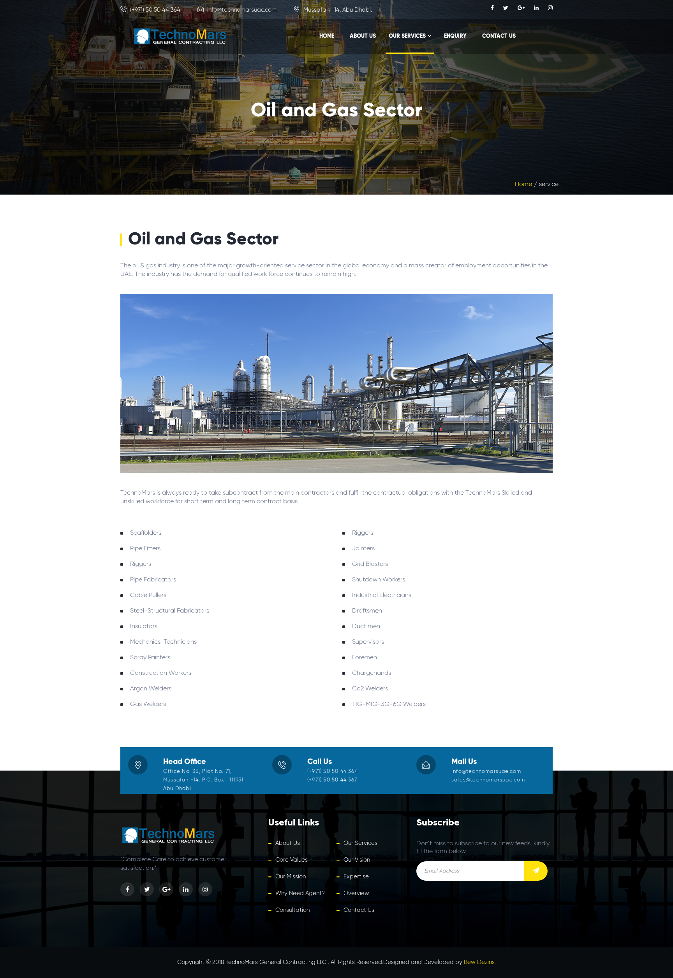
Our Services (407, 36)
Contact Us (499, 36)
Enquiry (455, 36)
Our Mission (290, 877)
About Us (363, 36)
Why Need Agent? (300, 893)
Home (326, 36)
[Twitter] (506, 8)
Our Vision (357, 860)
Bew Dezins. (480, 962)
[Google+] (522, 8)
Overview (356, 893)
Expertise (356, 877)
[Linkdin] (537, 8)
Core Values (291, 860)
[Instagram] (550, 8)
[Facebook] (493, 8)
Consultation (292, 910)
